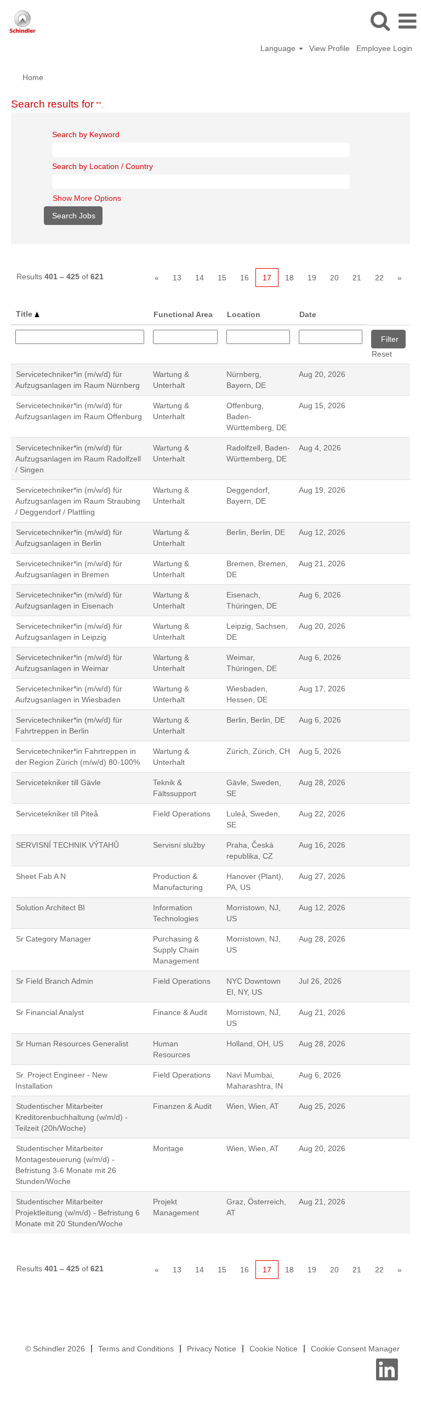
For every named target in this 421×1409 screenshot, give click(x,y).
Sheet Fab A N (41, 876)
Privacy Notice (211, 1348)
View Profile (329, 48)
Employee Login (384, 48)
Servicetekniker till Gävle (58, 782)
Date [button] (307, 314)
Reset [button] (382, 354)
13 (177, 277)
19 (312, 277)
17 (267, 277)
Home (32, 77)
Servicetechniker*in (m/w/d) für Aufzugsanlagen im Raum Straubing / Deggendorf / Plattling (77, 501)
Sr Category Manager (53, 938)
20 (334, 277)
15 (222, 277)
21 (356, 277)
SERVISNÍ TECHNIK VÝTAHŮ (67, 845)
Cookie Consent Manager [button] (355, 1348)
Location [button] (243, 314)
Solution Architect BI (50, 907)
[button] (407, 21)
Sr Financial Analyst (50, 1012)
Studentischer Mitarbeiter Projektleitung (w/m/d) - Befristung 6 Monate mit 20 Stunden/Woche (77, 1212)
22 (379, 277)
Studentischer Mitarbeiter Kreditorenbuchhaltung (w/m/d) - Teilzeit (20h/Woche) (71, 1117)
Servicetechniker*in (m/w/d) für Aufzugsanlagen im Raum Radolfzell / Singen (78, 458)
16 (244, 277)
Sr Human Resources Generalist (72, 1043)
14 (199, 277)
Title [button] (25, 313)
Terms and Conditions (136, 1348)
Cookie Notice (273, 1348)
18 (289, 277)
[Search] (380, 20)
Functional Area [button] (183, 314)
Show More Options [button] (87, 198)
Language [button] (279, 48)
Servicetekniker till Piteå (57, 813)
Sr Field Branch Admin (54, 981)
